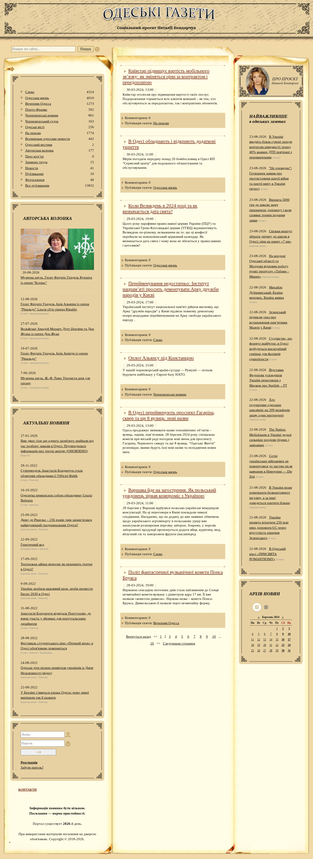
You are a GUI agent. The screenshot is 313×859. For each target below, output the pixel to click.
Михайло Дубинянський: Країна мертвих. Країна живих (266, 292)
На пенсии (59, 133)
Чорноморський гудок (59, 121)
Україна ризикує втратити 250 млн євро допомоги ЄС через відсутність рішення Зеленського (268, 527)
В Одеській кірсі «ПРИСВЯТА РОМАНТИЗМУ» (267, 554)
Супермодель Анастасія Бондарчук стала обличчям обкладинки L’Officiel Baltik (52, 473)
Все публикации (59, 185)
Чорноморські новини (59, 115)
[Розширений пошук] (97, 49)
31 (289, 650)
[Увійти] (38, 752)
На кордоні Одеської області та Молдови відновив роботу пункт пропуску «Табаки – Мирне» (269, 266)
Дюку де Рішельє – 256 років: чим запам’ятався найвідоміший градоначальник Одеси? (56, 522)
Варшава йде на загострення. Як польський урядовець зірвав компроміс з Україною (169, 493)
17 (289, 639)
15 (277, 639)
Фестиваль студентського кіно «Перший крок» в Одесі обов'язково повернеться (57, 645)
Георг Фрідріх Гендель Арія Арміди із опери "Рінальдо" (54, 356)
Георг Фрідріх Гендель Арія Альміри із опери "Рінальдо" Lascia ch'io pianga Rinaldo (55, 306)
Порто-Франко (59, 109)
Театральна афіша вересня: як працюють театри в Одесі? (56, 566)
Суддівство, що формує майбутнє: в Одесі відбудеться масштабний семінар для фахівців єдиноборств (270, 349)
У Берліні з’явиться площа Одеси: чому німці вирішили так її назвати (55, 695)
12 (258, 639)
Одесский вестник (59, 145)
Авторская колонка (59, 150)
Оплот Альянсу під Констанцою (161, 358)
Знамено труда (59, 162)
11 (252, 639)
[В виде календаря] (257, 607)
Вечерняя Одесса (59, 103)
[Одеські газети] (156, 20)
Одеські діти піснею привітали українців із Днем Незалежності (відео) (57, 670)
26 (258, 650)
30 (283, 650)
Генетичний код (32, 544)
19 (258, 645)
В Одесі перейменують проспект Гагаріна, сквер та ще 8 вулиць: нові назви (169, 415)
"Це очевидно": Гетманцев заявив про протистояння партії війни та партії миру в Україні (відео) (270, 178)
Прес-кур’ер (59, 156)
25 (252, 650)
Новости (59, 168)
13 (264, 639)
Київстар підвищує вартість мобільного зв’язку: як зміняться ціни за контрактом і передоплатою (166, 76)
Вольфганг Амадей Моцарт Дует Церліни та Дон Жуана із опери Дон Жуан (57, 331)
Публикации (59, 174)
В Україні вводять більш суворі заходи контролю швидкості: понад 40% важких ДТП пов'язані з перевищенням (270, 147)
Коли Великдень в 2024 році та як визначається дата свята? (160, 208)
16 (283, 639)
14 (270, 639)
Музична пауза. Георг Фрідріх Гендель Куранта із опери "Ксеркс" (56, 280)
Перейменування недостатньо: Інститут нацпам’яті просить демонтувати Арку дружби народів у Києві (171, 289)
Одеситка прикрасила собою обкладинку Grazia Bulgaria (56, 497)
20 (152, 643)
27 (264, 650)
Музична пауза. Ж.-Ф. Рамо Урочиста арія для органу (55, 380)
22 (277, 645)
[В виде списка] (266, 607)
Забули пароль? (32, 767)
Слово (59, 92)
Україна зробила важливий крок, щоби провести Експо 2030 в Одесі (57, 591)
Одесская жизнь (59, 98)
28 (270, 650)
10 (214, 636)
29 (277, 650)
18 (252, 645)
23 (283, 645)
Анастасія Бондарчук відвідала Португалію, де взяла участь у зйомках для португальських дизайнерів (56, 619)
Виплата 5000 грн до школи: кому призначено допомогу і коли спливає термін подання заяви (270, 210)
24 (289, 645)
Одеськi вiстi (59, 127)
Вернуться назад (138, 636)
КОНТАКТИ (27, 790)
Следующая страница (179, 643)
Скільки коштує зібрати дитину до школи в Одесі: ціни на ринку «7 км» (270, 236)
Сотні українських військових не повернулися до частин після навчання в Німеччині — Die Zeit (270, 466)
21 (270, 645)
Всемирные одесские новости (59, 139)
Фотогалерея (59, 180)
